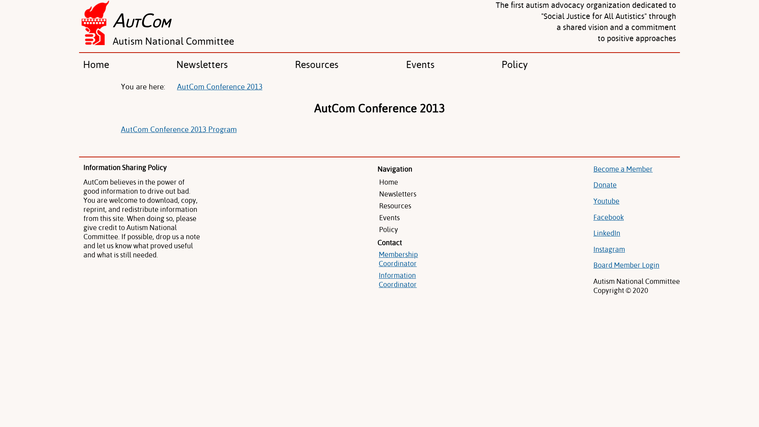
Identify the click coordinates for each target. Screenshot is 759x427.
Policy (515, 64)
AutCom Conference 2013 (219, 86)
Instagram (609, 249)
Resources (316, 64)
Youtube (606, 201)
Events (420, 64)
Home (96, 64)
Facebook (608, 217)
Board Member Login (626, 265)
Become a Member (623, 169)
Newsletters (202, 64)
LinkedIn (606, 233)
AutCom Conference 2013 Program (179, 129)
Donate (605, 184)
